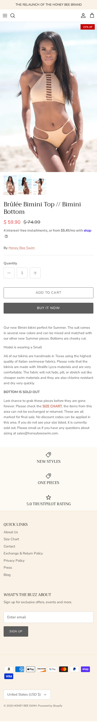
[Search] (15, 16)
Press (8, 567)
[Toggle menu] (5, 16)
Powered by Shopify (50, 706)
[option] (48, 97)
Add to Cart (48, 292)
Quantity (10, 263)
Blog (7, 575)
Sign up (15, 631)
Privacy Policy (14, 560)
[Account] (82, 16)
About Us (11, 532)
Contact (9, 546)
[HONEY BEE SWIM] (48, 15)
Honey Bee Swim (22, 248)
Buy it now (48, 308)
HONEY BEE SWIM (25, 706)
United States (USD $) (24, 694)
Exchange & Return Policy (23, 553)
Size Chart (11, 539)
